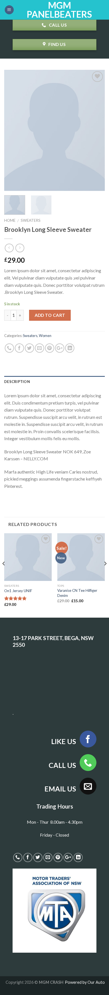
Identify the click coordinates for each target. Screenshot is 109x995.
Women (45, 335)
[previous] (13, 130)
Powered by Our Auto (85, 982)
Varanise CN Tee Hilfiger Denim (77, 593)
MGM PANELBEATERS (59, 10)
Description (17, 381)
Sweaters (31, 220)
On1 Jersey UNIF (18, 590)
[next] (96, 130)
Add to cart (50, 315)
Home (9, 220)
